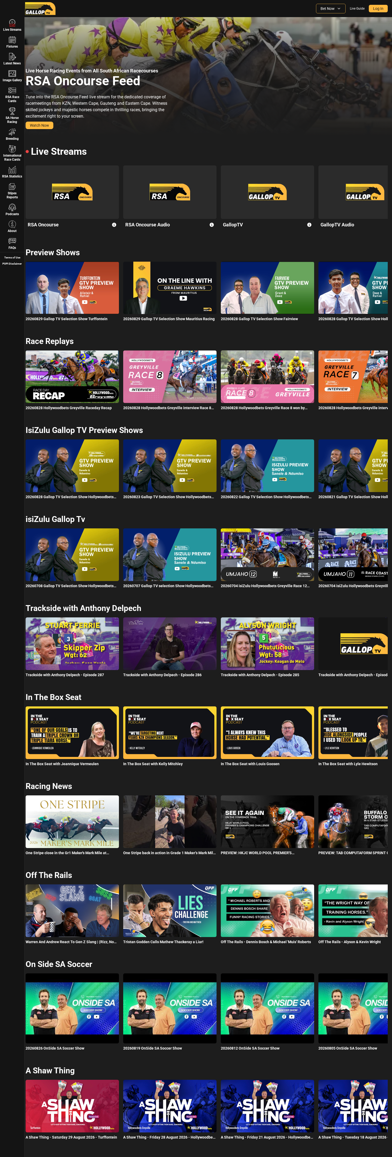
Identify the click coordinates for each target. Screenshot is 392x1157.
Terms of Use (12, 257)
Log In (378, 8)
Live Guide (357, 8)
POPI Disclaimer (12, 263)
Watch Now (39, 125)
